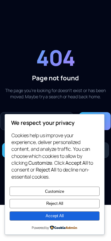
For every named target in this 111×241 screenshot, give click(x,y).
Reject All (54, 203)
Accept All (55, 216)
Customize (54, 191)
